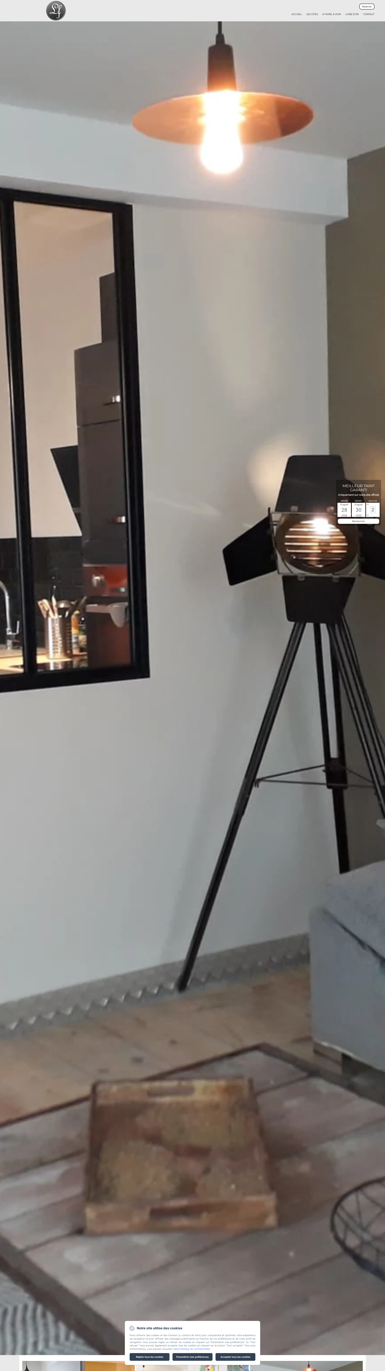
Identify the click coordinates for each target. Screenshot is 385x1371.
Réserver (367, 6)
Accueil (296, 14)
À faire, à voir (331, 14)
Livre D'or (352, 14)
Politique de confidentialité (195, 1348)
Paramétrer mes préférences (192, 1356)
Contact (368, 14)
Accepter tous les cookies (235, 1356)
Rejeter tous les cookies (149, 1356)
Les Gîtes (312, 14)
